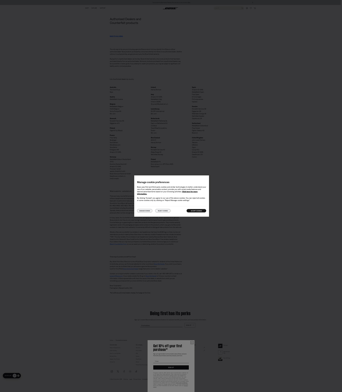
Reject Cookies (163, 211)
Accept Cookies (196, 211)
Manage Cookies (144, 211)
